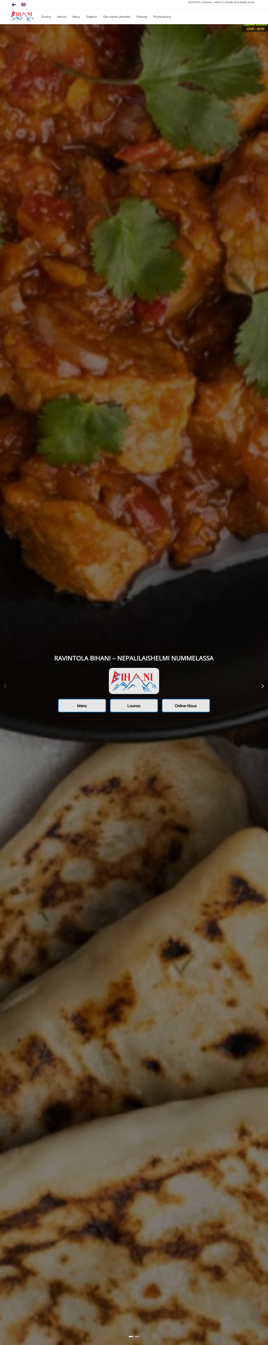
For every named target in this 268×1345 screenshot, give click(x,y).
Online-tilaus (186, 705)
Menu (76, 17)
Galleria (91, 17)
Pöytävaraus (162, 17)
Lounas (133, 705)
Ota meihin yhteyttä (116, 17)
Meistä (61, 17)
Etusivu (46, 17)
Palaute (142, 17)
